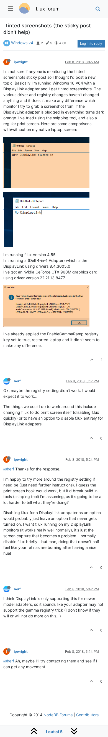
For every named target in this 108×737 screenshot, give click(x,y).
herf (17, 381)
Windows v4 (22, 42)
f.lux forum (48, 9)
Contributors (87, 714)
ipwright (21, 62)
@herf (8, 469)
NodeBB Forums (58, 714)
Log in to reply (91, 43)
